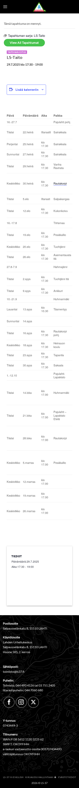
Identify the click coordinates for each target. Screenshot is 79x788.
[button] (5, 6)
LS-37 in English (13, 777)
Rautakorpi (60, 183)
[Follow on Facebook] (9, 702)
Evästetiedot (67, 777)
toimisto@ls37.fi (13, 671)
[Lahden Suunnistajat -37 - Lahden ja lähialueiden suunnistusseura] (39, 6)
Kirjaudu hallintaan (39, 777)
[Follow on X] (33, 702)
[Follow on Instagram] (21, 702)
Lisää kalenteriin (27, 89)
